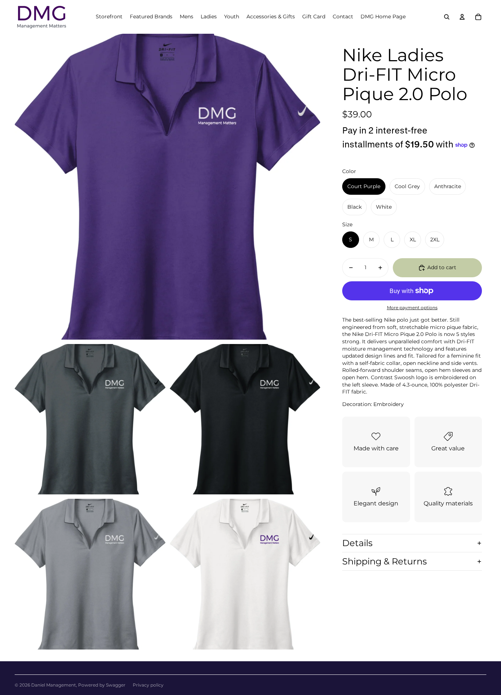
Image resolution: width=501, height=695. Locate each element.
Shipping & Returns (384, 561)
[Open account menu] (462, 17)
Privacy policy (148, 685)
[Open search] (447, 17)
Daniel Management (53, 685)
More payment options (412, 307)
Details (357, 543)
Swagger (115, 685)
